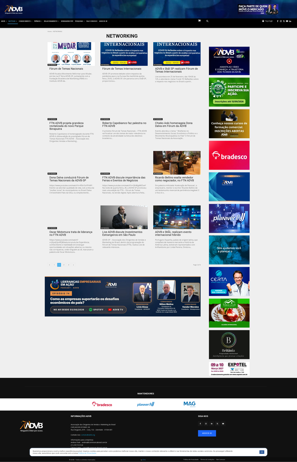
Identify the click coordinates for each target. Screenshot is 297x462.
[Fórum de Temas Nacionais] (71, 54)
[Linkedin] (290, 21)
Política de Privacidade (87, 453)
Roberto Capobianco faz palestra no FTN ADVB (124, 125)
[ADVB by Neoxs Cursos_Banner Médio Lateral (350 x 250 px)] (229, 123)
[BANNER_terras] (229, 313)
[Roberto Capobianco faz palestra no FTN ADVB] (124, 108)
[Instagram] (280, 21)
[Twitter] (284, 21)
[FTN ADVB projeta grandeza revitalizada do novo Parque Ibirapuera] (71, 108)
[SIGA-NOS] (247, 419)
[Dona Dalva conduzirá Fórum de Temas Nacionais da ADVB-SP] (71, 163)
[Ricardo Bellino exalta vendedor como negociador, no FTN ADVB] (177, 163)
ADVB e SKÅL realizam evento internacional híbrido (173, 233)
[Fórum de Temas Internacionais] (124, 54)
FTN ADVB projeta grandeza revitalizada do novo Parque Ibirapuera (66, 126)
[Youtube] (287, 21)
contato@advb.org (88, 435)
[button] (207, 21)
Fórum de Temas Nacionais (66, 68)
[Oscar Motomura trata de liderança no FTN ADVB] (71, 217)
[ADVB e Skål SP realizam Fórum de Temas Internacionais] (177, 54)
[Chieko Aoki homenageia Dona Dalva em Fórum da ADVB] (177, 108)
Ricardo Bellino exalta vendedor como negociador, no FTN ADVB (174, 179)
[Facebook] (277, 21)
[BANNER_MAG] (229, 249)
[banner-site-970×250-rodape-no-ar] (123, 296)
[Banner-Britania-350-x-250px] (229, 344)
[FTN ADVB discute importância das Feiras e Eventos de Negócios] (124, 163)
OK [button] (262, 452)
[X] (217, 423)
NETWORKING (52, 65)
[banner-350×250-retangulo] (229, 92)
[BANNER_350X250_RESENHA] (229, 186)
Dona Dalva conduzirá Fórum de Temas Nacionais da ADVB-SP (69, 179)
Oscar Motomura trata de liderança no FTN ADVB (70, 233)
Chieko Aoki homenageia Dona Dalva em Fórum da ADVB (173, 125)
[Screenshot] (229, 218)
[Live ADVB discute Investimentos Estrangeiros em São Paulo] (124, 217)
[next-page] (73, 265)
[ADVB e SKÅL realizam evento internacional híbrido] (177, 217)
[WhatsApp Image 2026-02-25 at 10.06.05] (258, 9)
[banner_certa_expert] (229, 281)
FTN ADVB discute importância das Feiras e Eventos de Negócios (123, 179)
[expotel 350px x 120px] (229, 369)
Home (50, 31)
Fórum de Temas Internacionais (121, 68)
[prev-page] (50, 265)
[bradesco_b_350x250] (229, 155)
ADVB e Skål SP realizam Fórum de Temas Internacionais (176, 70)
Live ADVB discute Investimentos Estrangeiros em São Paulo (122, 233)
